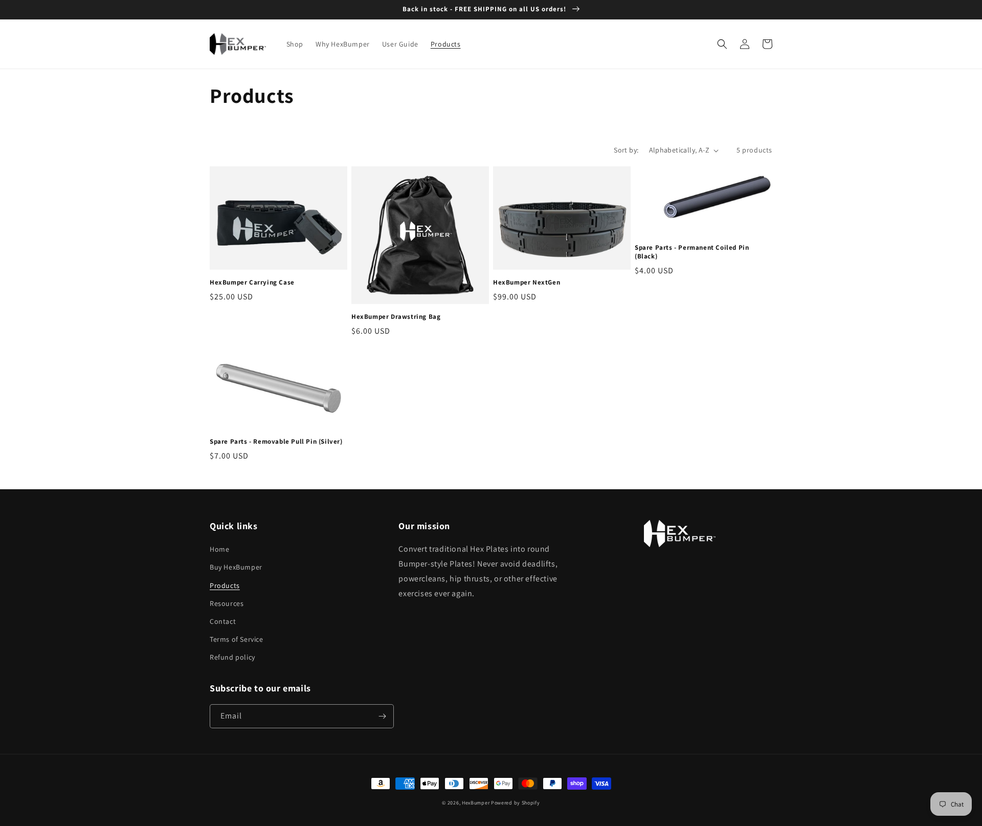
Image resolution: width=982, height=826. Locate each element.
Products (225, 585)
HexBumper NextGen (526, 282)
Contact (223, 621)
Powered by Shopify (515, 802)
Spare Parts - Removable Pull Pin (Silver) (276, 442)
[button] (722, 44)
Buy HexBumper (236, 567)
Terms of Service (236, 639)
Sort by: (626, 150)
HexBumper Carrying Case (252, 282)
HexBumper (475, 802)
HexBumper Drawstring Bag (395, 317)
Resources (226, 603)
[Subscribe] (382, 716)
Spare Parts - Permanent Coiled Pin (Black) (692, 252)
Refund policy (232, 657)
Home (219, 549)
